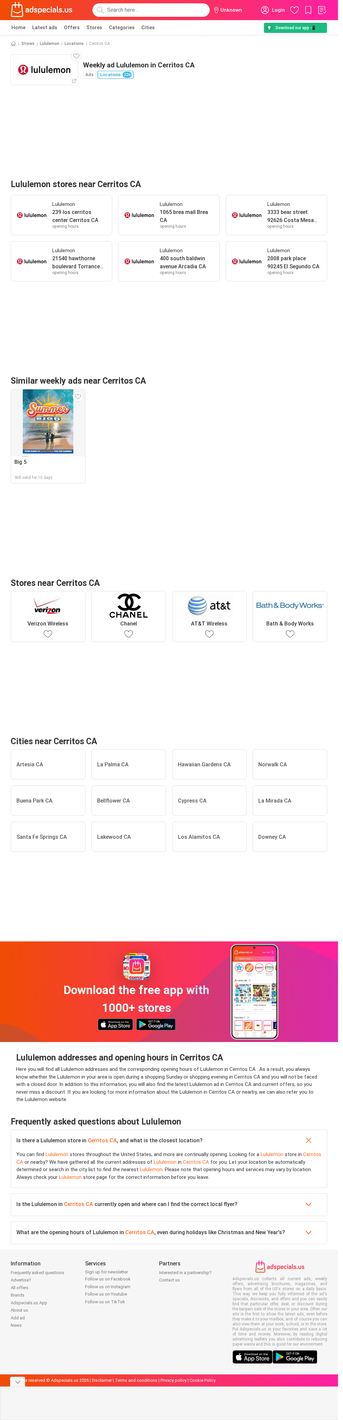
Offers (72, 27)
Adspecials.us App (29, 1302)
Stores (94, 27)
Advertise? (21, 1279)
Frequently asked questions (37, 1272)
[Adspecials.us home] (41, 10)
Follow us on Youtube (106, 1294)
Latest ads (44, 27)
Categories (122, 27)
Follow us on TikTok (105, 1301)
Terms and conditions (136, 1380)
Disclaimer (102, 1380)
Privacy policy (173, 1380)
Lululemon (49, 43)
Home (18, 27)
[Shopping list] (322, 10)
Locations (74, 43)
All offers (19, 1287)
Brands (17, 1295)
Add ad (18, 1317)
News (16, 1325)
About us (19, 1310)
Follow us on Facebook (108, 1278)
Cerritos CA (102, 1140)
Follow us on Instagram (107, 1286)
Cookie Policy (203, 1380)
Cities (148, 27)
